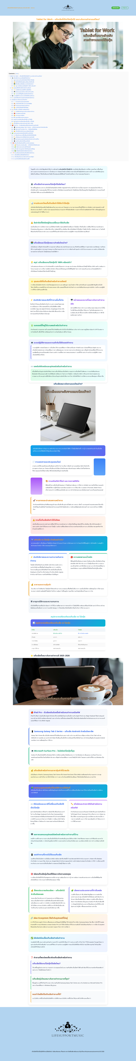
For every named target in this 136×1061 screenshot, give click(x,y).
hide (17, 73)
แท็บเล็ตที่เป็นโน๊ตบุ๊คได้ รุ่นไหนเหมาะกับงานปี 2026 (18, 8)
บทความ (33, 8)
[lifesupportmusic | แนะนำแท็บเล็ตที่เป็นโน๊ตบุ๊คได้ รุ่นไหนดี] (68, 8)
